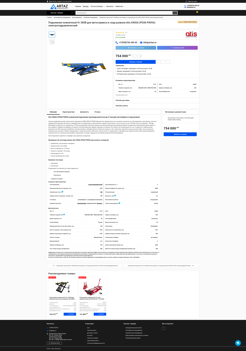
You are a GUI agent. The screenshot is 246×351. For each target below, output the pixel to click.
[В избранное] (163, 62)
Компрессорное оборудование (134, 333)
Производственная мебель (133, 338)
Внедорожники (81, 203)
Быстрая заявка (158, 62)
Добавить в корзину (135, 62)
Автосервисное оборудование (134, 330)
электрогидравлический (95, 184)
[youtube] (163, 328)
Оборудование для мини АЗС (134, 327)
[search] (174, 12)
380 (101, 192)
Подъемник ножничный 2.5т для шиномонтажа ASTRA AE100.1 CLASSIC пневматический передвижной (92, 299)
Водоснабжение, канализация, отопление (137, 335)
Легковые (99, 203)
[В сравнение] (168, 62)
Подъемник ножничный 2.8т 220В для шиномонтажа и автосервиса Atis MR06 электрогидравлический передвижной (62, 299)
